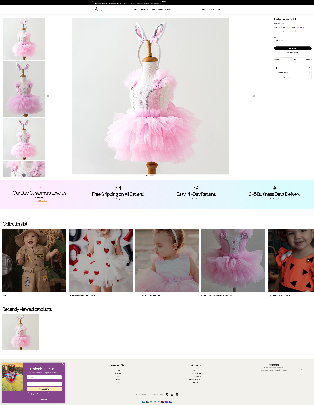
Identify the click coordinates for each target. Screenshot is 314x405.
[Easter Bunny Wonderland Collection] (233, 260)
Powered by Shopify (157, 394)
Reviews (160, 9)
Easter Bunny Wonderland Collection (216, 295)
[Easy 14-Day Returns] (196, 188)
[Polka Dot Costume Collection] (167, 260)
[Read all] (212, 9)
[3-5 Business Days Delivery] (275, 188)
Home (135, 9)
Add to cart (292, 48)
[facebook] (167, 394)
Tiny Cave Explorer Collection (280, 295)
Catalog (153, 9)
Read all (164, 1)
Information (196, 365)
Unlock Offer (44, 389)
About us (168, 9)
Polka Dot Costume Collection (147, 295)
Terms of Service (196, 373)
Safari (4, 295)
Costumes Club (118, 365)
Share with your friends (284, 77)
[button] (24, 39)
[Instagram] (172, 394)
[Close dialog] (63, 364)
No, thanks (44, 399)
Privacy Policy (196, 382)
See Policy (117, 199)
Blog (118, 382)
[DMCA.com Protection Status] (274, 365)
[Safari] (34, 260)
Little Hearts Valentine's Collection (83, 295)
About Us (118, 373)
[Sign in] (219, 9)
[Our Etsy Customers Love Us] (39, 188)
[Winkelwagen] (221, 9)
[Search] (216, 9)
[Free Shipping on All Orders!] (118, 188)
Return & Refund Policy (196, 379)
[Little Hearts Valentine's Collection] (101, 260)
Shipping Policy (196, 376)
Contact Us (195, 370)
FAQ (118, 376)
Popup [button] (295, 31)
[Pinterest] (177, 394)
